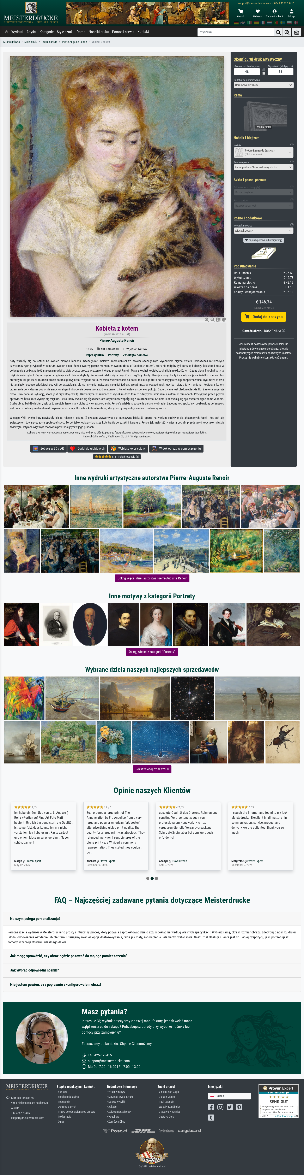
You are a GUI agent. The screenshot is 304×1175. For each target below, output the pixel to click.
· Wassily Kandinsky (169, 1107)
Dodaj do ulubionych (90, 448)
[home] (6, 32)
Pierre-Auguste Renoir (74, 42)
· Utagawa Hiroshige (169, 1112)
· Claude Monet (166, 1097)
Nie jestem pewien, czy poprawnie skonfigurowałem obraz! (55, 984)
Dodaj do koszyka (266, 316)
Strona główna (11, 42)
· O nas (60, 1121)
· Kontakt (62, 1092)
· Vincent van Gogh (168, 1092)
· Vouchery (113, 1116)
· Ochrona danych (66, 1107)
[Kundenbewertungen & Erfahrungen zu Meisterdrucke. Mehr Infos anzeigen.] (279, 1101)
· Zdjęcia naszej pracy (119, 1112)
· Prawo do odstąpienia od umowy (76, 1112)
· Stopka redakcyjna (68, 1097)
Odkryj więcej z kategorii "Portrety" (152, 652)
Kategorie (47, 32)
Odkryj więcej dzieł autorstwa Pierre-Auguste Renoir (152, 578)
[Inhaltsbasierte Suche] (287, 32)
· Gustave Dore (166, 1116)
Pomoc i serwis (123, 32)
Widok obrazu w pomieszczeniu (179, 448)
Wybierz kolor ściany (131, 448)
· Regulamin (63, 1102)
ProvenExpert (33, 861)
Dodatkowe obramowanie (247, 80)
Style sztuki (65, 32)
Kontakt (143, 32)
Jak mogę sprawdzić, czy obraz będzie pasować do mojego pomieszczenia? (69, 955)
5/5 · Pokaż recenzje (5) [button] (125, 456)
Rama (81, 32)
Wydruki (17, 32)
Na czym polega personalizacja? (35, 918)
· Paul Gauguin (166, 1102)
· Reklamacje (64, 1116)
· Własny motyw (116, 1092)
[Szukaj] (278, 32)
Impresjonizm (49, 42)
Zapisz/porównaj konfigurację (265, 240)
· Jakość (111, 1107)
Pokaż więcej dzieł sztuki (152, 769)
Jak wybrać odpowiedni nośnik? (34, 970)
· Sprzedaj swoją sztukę (120, 1097)
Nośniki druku (99, 32)
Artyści (31, 32)
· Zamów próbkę (116, 1121)
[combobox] (264, 85)
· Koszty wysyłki (116, 1102)
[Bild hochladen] (296, 32)
